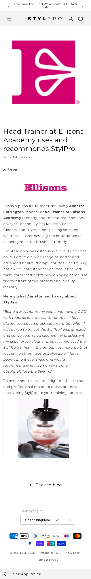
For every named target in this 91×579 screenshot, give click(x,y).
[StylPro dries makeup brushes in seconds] (45, 458)
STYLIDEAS (27, 552)
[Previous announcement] (8, 6)
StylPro (10, 302)
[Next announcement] (83, 6)
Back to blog (49, 485)
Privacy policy (72, 552)
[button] (9, 18)
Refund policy (49, 552)
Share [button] (12, 170)
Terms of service (47, 559)
